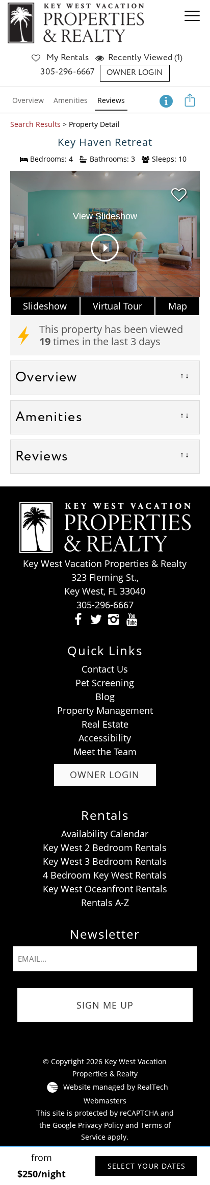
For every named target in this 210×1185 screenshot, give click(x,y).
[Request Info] (166, 100)
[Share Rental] (190, 99)
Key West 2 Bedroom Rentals (105, 847)
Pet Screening (104, 683)
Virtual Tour (117, 306)
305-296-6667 (67, 72)
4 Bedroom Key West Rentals (105, 875)
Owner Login (135, 72)
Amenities (71, 100)
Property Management (105, 710)
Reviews (111, 100)
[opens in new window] (78, 618)
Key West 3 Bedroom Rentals (105, 861)
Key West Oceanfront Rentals (105, 889)
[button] (194, 23)
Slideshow (45, 306)
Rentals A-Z (105, 902)
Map (177, 306)
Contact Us (105, 669)
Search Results (35, 124)
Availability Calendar (104, 834)
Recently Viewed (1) (145, 57)
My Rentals (67, 57)
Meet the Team (105, 751)
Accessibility (104, 738)
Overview (28, 100)
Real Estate (105, 724)
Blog (105, 696)
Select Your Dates (147, 1166)
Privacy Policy (100, 1125)
